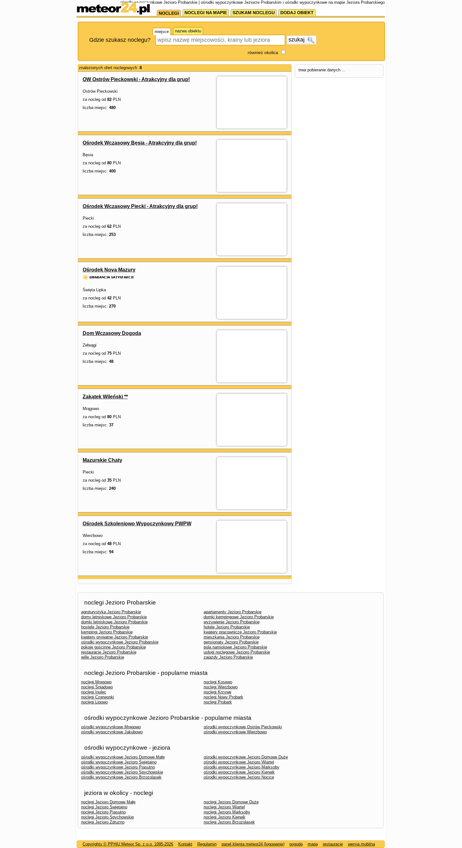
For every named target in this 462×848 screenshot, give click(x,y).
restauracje (333, 844)
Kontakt (185, 844)
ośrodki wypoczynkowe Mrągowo (111, 727)
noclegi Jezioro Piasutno (103, 812)
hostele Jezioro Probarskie (105, 627)
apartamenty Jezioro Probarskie (232, 612)
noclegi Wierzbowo (221, 687)
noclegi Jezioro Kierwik (224, 817)
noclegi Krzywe (217, 692)
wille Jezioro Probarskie (102, 657)
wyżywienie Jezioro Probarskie (232, 622)
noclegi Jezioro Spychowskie (107, 817)
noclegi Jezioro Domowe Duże (231, 802)
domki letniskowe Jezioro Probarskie (114, 622)
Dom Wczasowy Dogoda (112, 333)
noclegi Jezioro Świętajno (104, 807)
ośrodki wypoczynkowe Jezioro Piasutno (118, 767)
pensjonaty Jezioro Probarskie (231, 642)
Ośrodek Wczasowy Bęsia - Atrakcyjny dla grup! (140, 142)
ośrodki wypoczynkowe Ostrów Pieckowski (243, 727)
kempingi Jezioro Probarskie (107, 632)
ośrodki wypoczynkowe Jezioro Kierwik (239, 772)
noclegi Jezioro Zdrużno (102, 822)
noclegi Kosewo (218, 682)
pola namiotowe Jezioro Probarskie (235, 647)
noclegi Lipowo (94, 702)
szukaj (297, 39)
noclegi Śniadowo (97, 687)
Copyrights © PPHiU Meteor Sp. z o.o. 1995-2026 (128, 844)
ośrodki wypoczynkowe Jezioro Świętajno (119, 762)
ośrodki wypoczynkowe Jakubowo (112, 732)
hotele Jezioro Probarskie (227, 627)
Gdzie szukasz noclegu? (120, 40)
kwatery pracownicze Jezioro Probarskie (240, 632)
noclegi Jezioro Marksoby (227, 812)
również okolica (263, 52)
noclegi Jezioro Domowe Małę (108, 802)
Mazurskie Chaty (102, 460)
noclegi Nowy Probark (223, 697)
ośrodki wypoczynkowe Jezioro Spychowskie (122, 772)
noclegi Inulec (93, 692)
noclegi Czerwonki (97, 697)
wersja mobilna (361, 844)
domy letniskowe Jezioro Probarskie (114, 617)
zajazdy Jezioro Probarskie (228, 657)
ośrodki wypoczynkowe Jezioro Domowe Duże (246, 757)
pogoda (296, 844)
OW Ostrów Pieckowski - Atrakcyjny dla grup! (136, 79)
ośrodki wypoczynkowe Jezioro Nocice (239, 777)
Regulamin (207, 844)
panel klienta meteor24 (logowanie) (253, 844)
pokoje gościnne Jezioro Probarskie (113, 647)
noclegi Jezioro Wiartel (224, 807)
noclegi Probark (218, 702)
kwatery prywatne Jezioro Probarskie (114, 637)
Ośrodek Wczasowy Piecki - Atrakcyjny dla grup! (140, 206)
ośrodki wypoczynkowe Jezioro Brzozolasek (121, 777)
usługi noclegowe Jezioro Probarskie (237, 652)
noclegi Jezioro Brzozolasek (229, 822)
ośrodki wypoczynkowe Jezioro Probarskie (119, 642)
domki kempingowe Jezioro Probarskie (239, 617)
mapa (313, 844)
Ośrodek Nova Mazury (109, 269)
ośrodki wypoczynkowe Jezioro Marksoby (241, 767)
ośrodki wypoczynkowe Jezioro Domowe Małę (123, 757)
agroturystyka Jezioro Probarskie (111, 612)
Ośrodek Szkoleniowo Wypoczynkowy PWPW (137, 523)
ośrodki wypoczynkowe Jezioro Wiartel (239, 762)
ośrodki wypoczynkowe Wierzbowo (235, 732)
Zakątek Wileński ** (105, 396)
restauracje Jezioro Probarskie (108, 652)
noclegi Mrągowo (96, 682)
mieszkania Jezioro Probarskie (232, 637)
